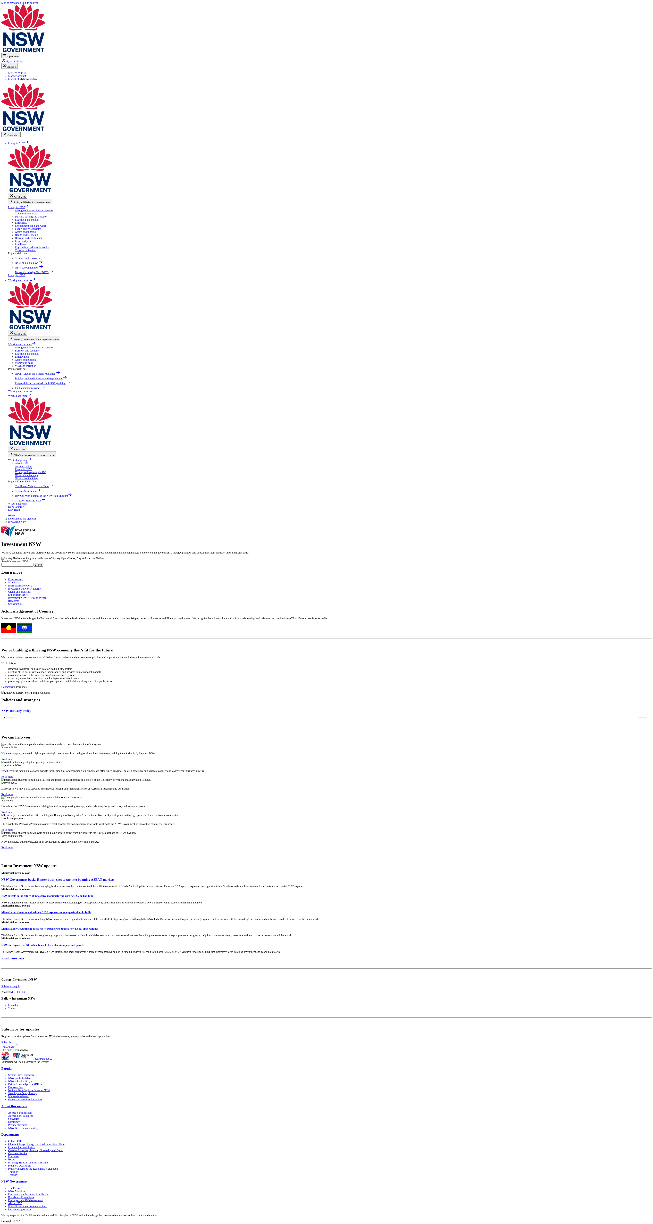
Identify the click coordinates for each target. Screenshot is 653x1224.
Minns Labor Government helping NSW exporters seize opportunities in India (46, 912)
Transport (13, 1171)
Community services (26, 213)
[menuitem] (17, 72)
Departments (10, 1134)
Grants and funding (25, 231)
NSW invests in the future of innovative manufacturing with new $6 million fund (47, 895)
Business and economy (27, 350)
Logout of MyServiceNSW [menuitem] (22, 79)
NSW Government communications (27, 1206)
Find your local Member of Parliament (28, 1194)
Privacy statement (17, 1125)
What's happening (19, 460)
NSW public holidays (26, 475)
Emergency (21, 222)
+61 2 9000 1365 (18, 992)
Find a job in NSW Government (25, 1200)
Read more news (12, 958)
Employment (22, 356)
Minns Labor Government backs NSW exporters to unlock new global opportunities (49, 928)
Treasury (13, 1174)
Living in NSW (18, 207)
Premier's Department (19, 1165)
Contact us (7, 686)
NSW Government (14, 1181)
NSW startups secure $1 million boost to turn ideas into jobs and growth (42, 945)
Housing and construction (29, 238)
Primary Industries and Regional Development (33, 1168)
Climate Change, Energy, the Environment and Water (36, 1144)
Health (11, 1159)
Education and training (27, 219)
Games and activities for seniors (25, 1099)
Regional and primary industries (32, 247)
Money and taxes (24, 362)
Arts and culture (23, 466)
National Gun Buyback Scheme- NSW (29, 1090)
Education (13, 1156)
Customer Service (17, 1153)
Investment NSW (43, 1058)
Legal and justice (24, 241)
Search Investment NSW (14, 561)
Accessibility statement (20, 1115)
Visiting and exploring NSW (30, 472)
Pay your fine (15, 1087)
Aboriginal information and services (34, 210)
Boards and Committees (21, 1197)
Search (38, 565)
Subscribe (6, 1042)
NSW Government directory (23, 1128)
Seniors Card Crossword (21, 1075)
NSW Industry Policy (16, 710)
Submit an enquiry (11, 986)
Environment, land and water (30, 225)
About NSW (22, 463)
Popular (7, 1068)
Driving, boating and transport (31, 216)
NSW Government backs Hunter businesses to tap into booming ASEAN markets (57, 879)
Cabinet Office (16, 1141)
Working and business (22, 344)
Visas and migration (25, 250)
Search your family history (22, 1093)
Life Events (21, 244)
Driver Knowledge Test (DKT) (25, 1084)
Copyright (13, 1118)
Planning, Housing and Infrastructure (28, 1162)
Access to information (20, 1112)
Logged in (11, 67)
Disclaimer (14, 1121)
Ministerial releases (18, 1096)
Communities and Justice (21, 1147)
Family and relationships (28, 228)
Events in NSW (23, 469)
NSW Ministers (16, 1191)
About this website (14, 1106)
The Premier (14, 1188)
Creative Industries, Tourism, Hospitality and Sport (35, 1150)
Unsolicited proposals (19, 1209)
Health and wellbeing (26, 234)
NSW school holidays (26, 478)
